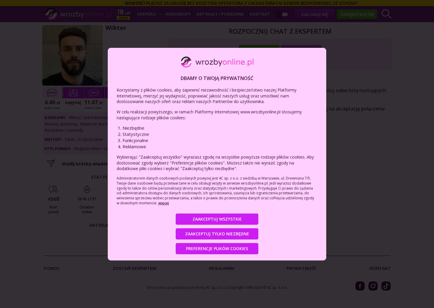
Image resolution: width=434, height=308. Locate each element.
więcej (163, 203)
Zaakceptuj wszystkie (217, 219)
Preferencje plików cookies (217, 248)
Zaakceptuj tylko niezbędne (217, 234)
